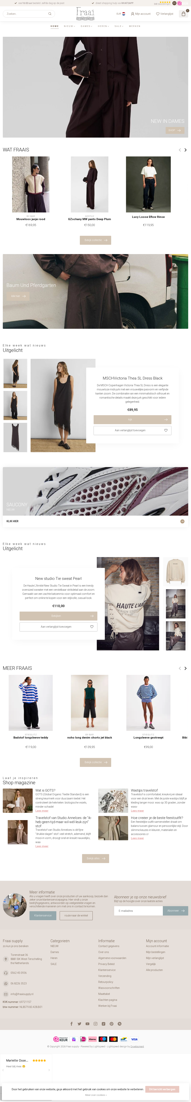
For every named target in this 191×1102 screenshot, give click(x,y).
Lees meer (41, 810)
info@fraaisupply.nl (22, 994)
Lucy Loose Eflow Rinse (148, 217)
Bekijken (56, 615)
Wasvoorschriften (109, 987)
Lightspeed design (117, 1046)
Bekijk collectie (93, 240)
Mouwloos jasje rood (30, 219)
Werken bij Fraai (107, 1005)
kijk (130, 419)
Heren (102, 26)
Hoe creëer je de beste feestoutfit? (157, 818)
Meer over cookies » (96, 1095)
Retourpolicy (105, 981)
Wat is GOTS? (45, 790)
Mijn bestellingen (155, 952)
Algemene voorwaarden (112, 958)
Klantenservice (42, 915)
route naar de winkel (76, 915)
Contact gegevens (108, 946)
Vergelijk (151, 964)
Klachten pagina (107, 999)
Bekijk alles (93, 858)
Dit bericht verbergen (162, 1089)
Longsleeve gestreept (148, 737)
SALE (118, 26)
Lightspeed (99, 1046)
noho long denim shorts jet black (89, 737)
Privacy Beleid (106, 964)
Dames (85, 26)
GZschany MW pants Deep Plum (89, 219)
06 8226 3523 (19, 983)
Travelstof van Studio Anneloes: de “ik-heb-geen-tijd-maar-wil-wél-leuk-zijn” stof (63, 822)
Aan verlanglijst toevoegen (130, 430)
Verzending (104, 975)
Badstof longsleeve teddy (30, 737)
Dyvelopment (137, 1046)
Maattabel (104, 993)
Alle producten (154, 970)
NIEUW (68, 26)
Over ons (103, 952)
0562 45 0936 (19, 972)
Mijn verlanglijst (155, 958)
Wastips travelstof (144, 790)
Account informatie (157, 946)
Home (55, 26)
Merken (135, 26)
